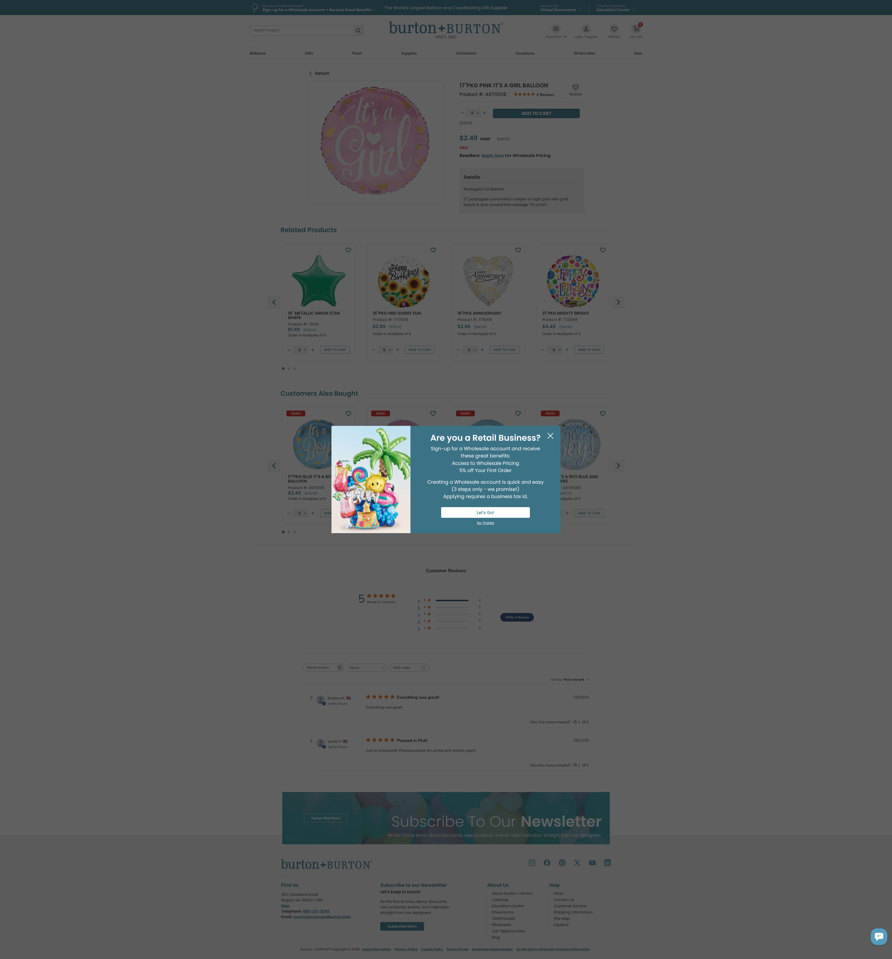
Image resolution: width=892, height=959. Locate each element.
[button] (879, 936)
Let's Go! (485, 513)
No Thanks (485, 523)
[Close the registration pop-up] (550, 436)
